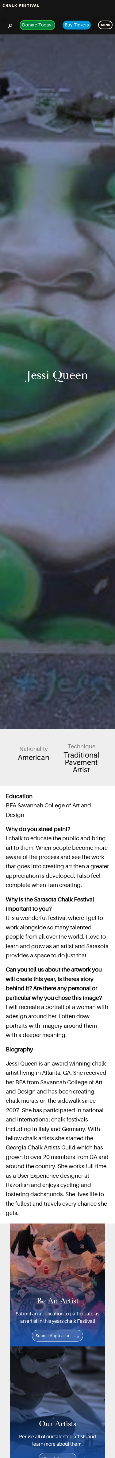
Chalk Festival (21, 6)
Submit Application (53, 1335)
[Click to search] (9, 25)
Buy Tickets (77, 24)
